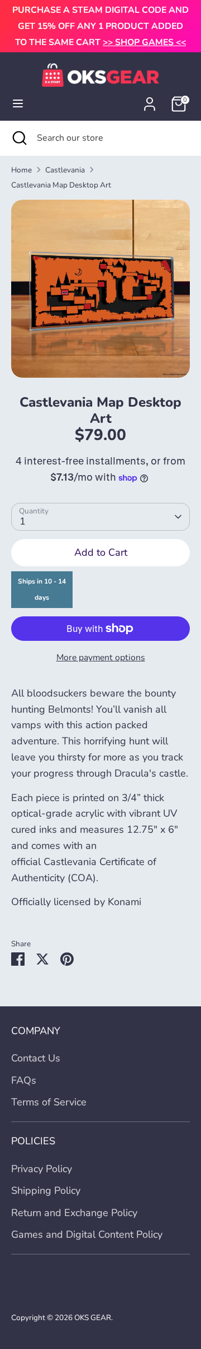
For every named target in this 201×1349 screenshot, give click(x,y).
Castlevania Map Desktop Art (61, 185)
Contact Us (35, 1058)
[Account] (149, 100)
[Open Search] (18, 138)
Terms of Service (49, 1102)
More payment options (100, 657)
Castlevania (65, 170)
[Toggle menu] (18, 103)
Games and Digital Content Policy (86, 1234)
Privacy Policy (41, 1168)
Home (21, 170)
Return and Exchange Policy (74, 1212)
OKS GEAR (92, 1317)
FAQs (23, 1080)
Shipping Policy (45, 1190)
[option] (100, 289)
